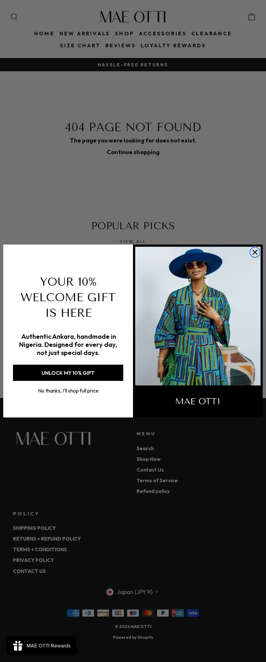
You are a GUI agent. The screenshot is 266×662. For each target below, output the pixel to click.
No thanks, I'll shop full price (68, 390)
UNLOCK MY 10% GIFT (68, 373)
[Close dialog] (255, 252)
